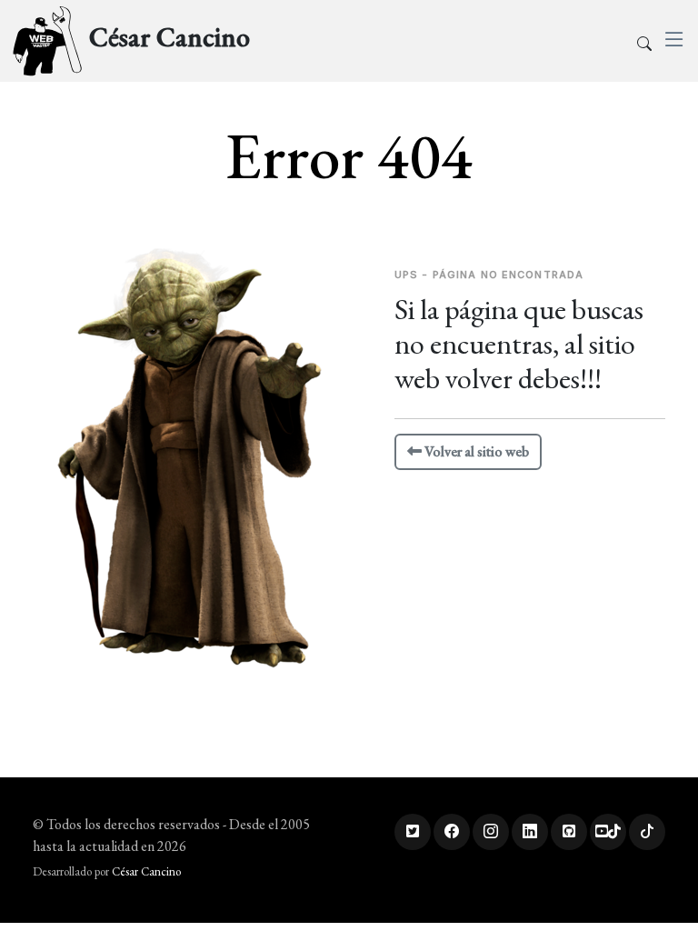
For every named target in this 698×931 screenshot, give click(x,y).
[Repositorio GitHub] (569, 832)
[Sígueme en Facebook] (452, 832)
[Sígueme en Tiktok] (647, 832)
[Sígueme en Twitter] (412, 832)
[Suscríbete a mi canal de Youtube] (608, 832)
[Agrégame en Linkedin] (530, 832)
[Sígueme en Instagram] (491, 832)
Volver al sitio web (475, 451)
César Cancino (146, 871)
